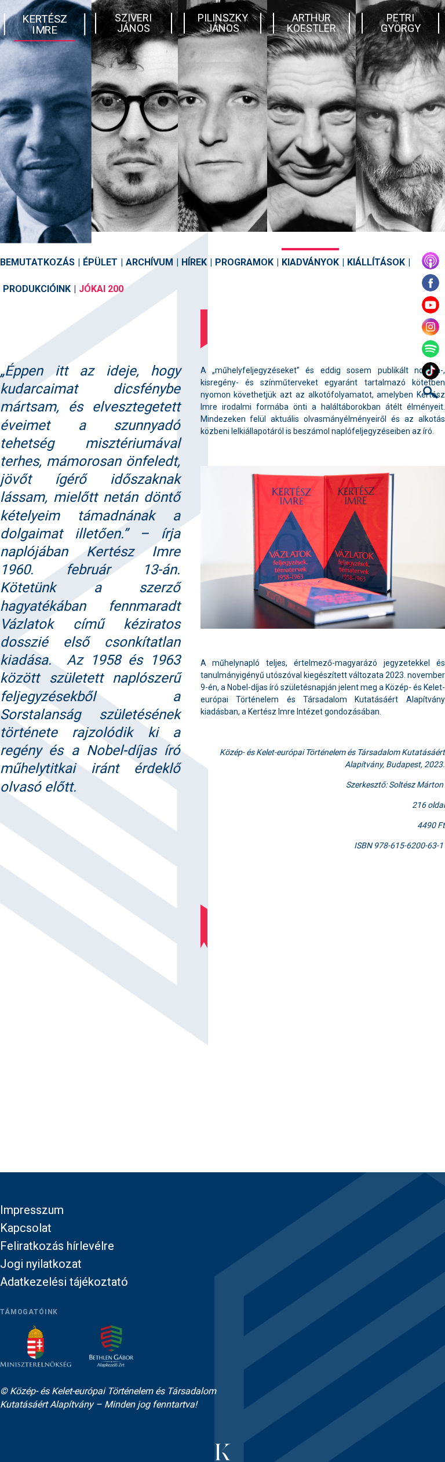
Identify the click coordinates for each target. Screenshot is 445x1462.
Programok (244, 262)
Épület (100, 262)
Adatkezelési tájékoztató (64, 1282)
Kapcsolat (26, 1228)
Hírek (194, 262)
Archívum (149, 262)
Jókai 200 (101, 288)
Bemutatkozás (37, 262)
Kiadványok (310, 262)
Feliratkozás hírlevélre (57, 1246)
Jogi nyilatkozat (41, 1264)
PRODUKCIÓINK (37, 288)
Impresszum (32, 1210)
